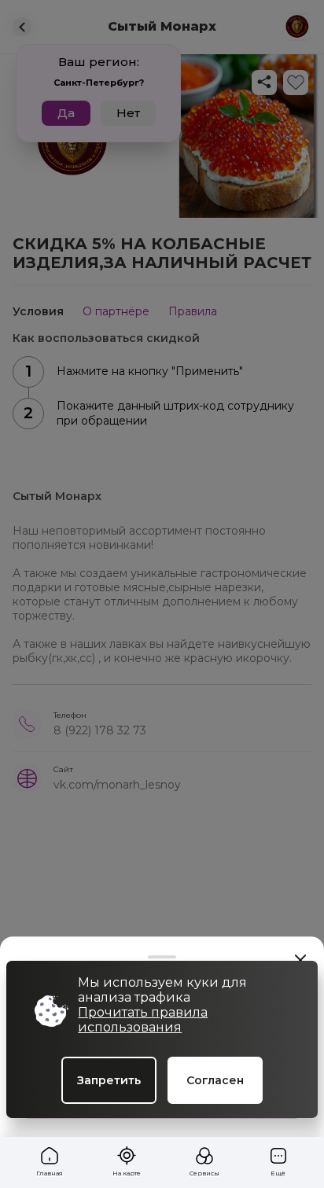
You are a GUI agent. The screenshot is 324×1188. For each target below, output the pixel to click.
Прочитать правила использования (143, 1020)
